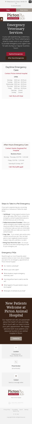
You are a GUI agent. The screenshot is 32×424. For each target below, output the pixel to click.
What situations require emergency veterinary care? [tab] (14, 274)
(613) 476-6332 (17, 6)
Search (21, 409)
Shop (8, 10)
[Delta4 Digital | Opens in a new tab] (16, 403)
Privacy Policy (7, 409)
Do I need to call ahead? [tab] (11, 266)
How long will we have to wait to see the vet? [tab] (16, 280)
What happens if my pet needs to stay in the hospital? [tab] (16, 286)
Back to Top (16, 411)
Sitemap (26, 409)
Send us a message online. (16, 382)
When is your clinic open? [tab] (11, 270)
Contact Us (16, 338)
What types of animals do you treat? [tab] (14, 291)
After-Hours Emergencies (16, 58)
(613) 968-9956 (17, 167)
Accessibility (15, 409)
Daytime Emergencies (16, 54)
